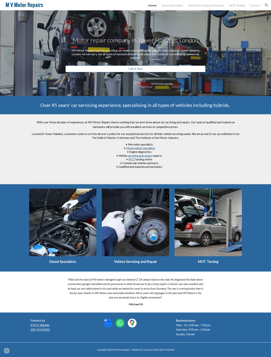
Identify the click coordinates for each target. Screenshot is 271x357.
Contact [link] (255, 5)
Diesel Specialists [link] (172, 5)
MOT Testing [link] (237, 5)
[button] (266, 5)
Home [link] (152, 5)
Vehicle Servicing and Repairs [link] (206, 5)
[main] (135, 40)
